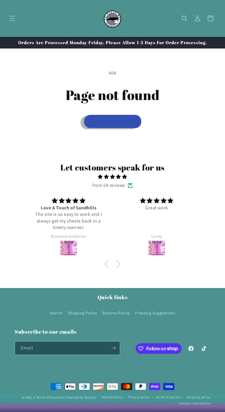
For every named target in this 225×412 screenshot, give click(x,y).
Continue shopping (112, 121)
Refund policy (112, 397)
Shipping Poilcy (82, 313)
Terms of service (168, 397)
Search (56, 313)
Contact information (194, 403)
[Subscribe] (113, 348)
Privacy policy (139, 397)
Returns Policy (115, 313)
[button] (12, 18)
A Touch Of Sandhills (49, 397)
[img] (112, 177)
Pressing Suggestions (155, 313)
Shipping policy (198, 397)
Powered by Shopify (81, 397)
